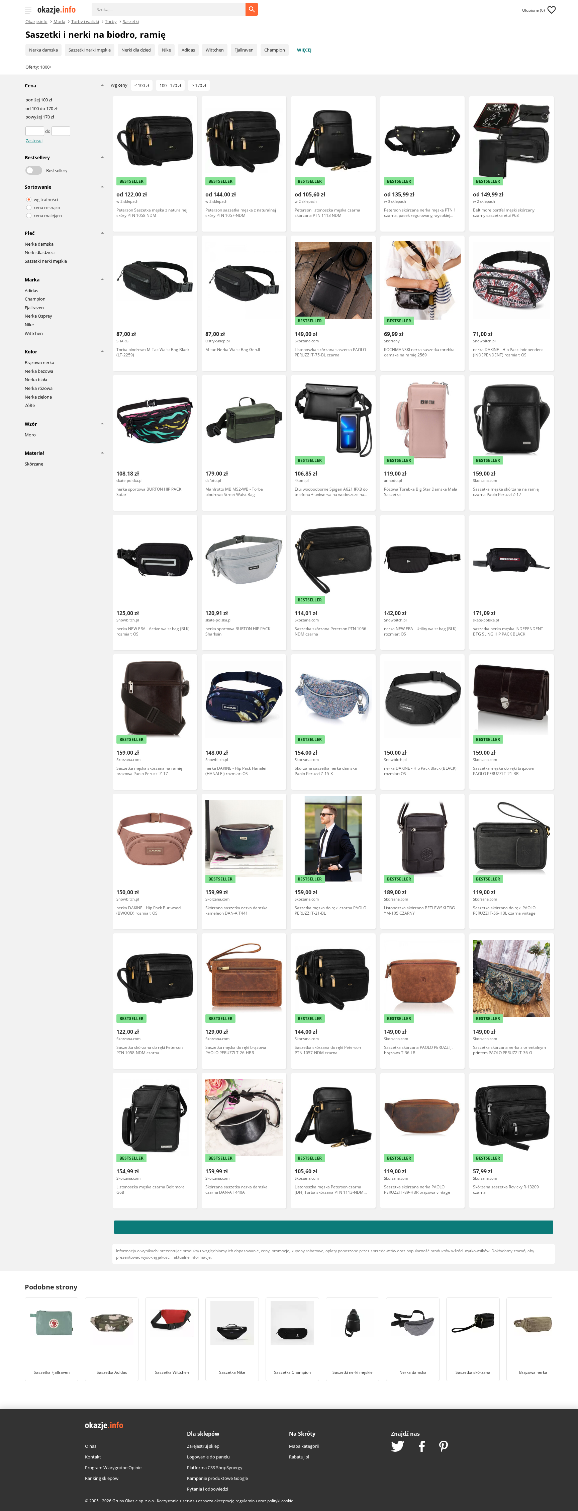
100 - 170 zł (170, 85)
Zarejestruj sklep (203, 1446)
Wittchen (215, 50)
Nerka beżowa (39, 371)
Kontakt (93, 1457)
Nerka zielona (38, 397)
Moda (59, 21)
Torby (111, 21)
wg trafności (46, 199)
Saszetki (131, 21)
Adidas (188, 50)
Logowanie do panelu (208, 1457)
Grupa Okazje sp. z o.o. (133, 1501)
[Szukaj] (174, 6)
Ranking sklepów (101, 1478)
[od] (35, 131)
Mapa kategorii (304, 1446)
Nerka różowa (39, 388)
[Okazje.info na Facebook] (422, 1447)
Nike (166, 50)
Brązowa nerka (39, 362)
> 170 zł (199, 85)
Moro (30, 435)
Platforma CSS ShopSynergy (215, 1467)
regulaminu (246, 1501)
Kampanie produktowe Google (217, 1478)
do (48, 131)
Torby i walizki (85, 21)
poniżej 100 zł (38, 100)
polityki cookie (280, 1501)
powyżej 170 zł (39, 117)
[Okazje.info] (59, 10)
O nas (90, 1446)
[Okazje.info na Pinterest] (443, 1447)
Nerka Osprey (38, 316)
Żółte (30, 405)
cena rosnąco (47, 207)
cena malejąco (48, 216)
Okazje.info (36, 21)
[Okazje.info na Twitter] (397, 1447)
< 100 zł (141, 85)
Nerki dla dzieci (136, 50)
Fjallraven (244, 50)
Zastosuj (34, 141)
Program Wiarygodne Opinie (113, 1467)
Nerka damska (43, 50)
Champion (274, 50)
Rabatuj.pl (299, 1457)
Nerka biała (36, 380)
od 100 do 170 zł (41, 108)
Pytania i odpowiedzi (207, 1489)
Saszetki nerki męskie (90, 50)
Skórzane (34, 464)
